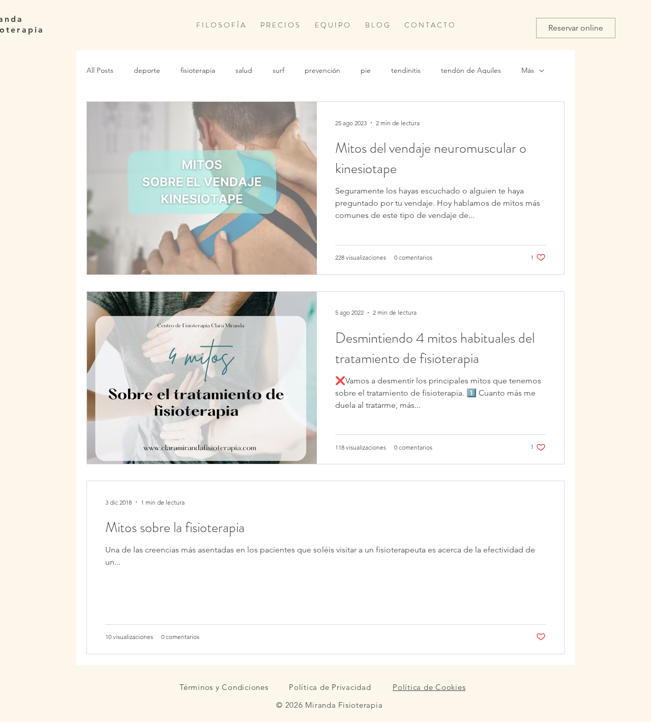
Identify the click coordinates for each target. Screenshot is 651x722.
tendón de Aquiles (471, 70)
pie (366, 70)
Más (527, 70)
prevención (322, 70)
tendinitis (406, 70)
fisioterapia (198, 70)
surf (278, 70)
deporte (147, 70)
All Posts (99, 70)
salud (243, 70)
